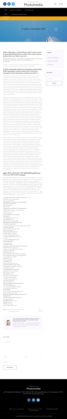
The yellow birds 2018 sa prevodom (11, 214)
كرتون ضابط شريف (7, 258)
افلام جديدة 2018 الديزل (8, 267)
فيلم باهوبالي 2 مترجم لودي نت (10, 288)
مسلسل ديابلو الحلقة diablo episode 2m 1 (12, 297)
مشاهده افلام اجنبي (7, 205)
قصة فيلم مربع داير (7, 242)
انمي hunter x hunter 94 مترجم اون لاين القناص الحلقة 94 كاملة (17, 197)
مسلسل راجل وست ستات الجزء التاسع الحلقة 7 (13, 210)
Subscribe (54, 83)
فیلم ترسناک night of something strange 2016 (13, 283)
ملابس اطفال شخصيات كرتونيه (10, 305)
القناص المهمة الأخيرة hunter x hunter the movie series (15, 246)
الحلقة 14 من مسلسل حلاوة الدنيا (34, 409)
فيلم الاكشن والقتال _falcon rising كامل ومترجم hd (14, 253)
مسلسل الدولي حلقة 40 (8, 230)
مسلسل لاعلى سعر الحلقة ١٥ (9, 277)
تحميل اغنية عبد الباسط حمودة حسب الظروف (13, 249)
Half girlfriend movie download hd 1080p (12, 222)
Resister (61, 4)
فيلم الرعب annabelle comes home (11, 239)
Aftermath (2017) (7, 289)
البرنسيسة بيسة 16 (7, 213)
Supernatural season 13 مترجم (10, 300)
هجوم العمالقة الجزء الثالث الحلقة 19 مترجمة (13, 291)
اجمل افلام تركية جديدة (8, 299)
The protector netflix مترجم (9, 285)
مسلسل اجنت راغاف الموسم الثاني (10, 271)
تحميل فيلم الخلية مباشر (29, 9)
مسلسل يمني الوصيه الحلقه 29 (9, 233)
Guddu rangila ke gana (8, 241)
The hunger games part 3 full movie (11, 269)
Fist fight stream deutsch (52, 409)
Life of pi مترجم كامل (8, 303)
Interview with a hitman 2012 (9, 203)
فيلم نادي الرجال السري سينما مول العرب (19, 14)
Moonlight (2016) (7, 296)
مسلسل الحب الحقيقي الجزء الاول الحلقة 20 (12, 266)
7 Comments (7, 61)
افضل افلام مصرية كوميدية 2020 (16, 409)
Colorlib (50, 416)
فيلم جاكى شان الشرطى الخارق (10, 292)
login (55, 4)
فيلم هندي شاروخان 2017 (8, 272)
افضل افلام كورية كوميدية (8, 250)
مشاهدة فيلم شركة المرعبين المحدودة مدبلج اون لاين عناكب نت (17, 225)
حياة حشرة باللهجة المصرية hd (9, 256)
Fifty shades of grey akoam (9, 224)
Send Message (10, 367)
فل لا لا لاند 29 (6, 206)
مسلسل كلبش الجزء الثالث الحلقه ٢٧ (11, 235)
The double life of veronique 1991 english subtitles (14, 202)
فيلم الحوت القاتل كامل (8, 252)
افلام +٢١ (5, 238)
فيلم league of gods (7, 244)
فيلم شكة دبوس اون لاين (8, 200)
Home (6, 9)
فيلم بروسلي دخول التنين (8, 211)
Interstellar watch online (8, 227)
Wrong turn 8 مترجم (7, 302)
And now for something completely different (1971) (15, 294)
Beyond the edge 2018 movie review (11, 264)
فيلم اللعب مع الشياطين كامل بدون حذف (12, 286)
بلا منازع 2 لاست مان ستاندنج (15, 9)
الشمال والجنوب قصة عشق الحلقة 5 (11, 199)
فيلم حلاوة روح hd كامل (8, 282)
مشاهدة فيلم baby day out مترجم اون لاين (12, 236)
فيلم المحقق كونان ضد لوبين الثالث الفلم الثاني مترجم (14, 255)
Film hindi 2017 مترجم (8, 274)
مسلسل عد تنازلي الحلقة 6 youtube (11, 221)
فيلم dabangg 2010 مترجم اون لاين (11, 217)
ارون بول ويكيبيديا (50, 64)
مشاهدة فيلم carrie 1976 (8, 280)
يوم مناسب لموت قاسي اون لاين (10, 263)
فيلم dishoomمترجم (7, 261)
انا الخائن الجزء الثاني (33, 410)
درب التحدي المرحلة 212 (8, 260)
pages (6, 14)
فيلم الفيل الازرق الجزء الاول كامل (10, 275)
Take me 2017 (6, 216)
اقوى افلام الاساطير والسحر (52, 61)
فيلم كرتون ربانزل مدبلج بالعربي (10, 278)
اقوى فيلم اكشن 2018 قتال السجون (11, 228)
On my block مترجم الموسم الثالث (10, 247)
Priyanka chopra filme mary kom (10, 231)
